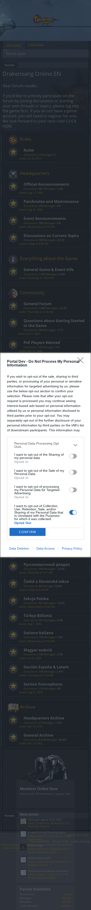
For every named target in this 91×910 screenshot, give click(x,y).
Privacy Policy (72, 548)
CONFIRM (27, 532)
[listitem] (45, 445)
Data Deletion (19, 548)
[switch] (73, 456)
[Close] (81, 361)
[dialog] (45, 455)
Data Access (45, 548)
